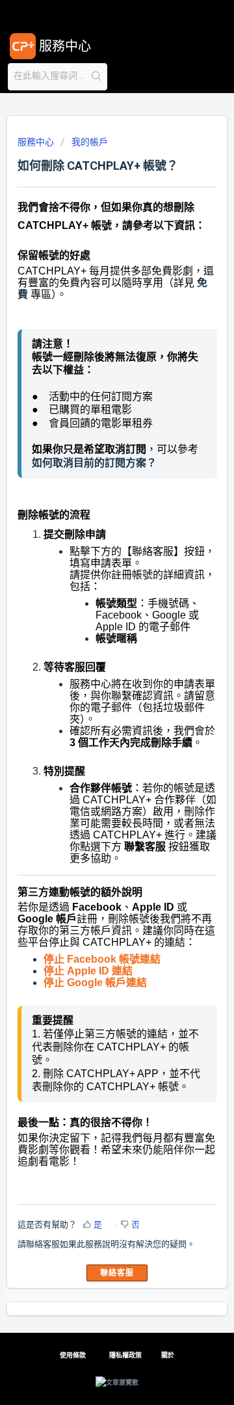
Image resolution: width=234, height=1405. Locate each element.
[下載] (93, 707)
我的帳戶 (90, 142)
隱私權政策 (125, 1355)
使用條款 (73, 1355)
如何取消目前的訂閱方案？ (94, 462)
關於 (167, 1355)
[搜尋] (97, 77)
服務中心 (36, 142)
